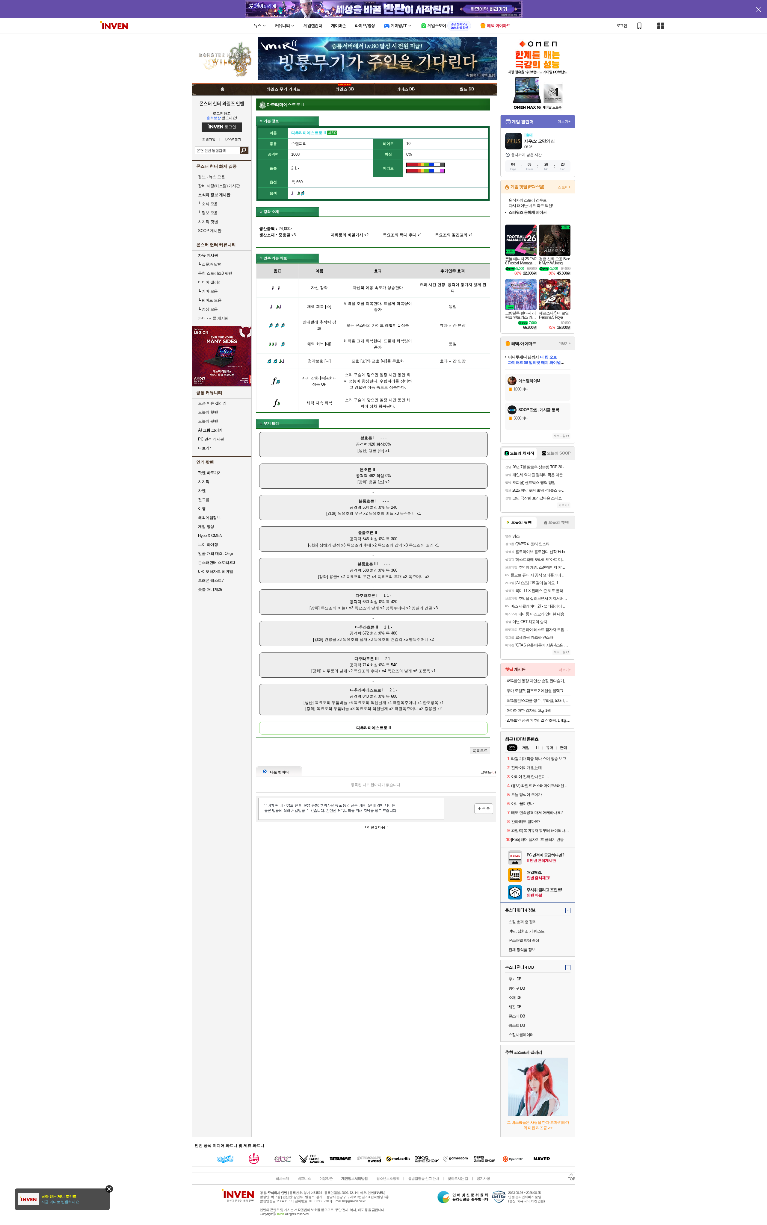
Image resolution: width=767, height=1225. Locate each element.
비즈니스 (304, 1178)
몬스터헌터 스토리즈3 (216, 562)
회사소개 (282, 1178)
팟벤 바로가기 (210, 473)
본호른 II (367, 469)
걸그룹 (203, 500)
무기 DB (514, 979)
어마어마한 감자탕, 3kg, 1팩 (529, 710)
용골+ (334, 576)
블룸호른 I (368, 501)
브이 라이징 (208, 544)
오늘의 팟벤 (208, 421)
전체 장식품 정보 (521, 949)
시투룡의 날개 (335, 671)
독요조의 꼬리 (421, 545)
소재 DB (514, 997)
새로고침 (560, 435)
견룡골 (330, 639)
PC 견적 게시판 (211, 439)
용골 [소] (376, 450)
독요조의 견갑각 (388, 639)
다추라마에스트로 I (367, 690)
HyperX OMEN (210, 535)
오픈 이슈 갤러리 (212, 403)
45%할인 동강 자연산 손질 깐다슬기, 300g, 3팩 (538, 681)
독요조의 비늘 (381, 513)
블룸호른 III (367, 564)
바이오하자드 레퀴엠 (215, 571)
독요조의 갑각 (390, 545)
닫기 (109, 1189)
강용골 (430, 708)
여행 (202, 509)
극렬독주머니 (404, 702)
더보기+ (564, 121)
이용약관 (326, 1178)
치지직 (203, 482)
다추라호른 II (366, 627)
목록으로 (480, 750)
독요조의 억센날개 (370, 702)
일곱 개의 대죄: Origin (216, 553)
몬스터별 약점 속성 (523, 940)
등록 (483, 808)
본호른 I (367, 438)
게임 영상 (206, 527)
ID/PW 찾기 (232, 139)
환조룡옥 (430, 702)
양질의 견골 (422, 608)
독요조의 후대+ (367, 671)
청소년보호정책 (387, 1178)
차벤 (202, 491)
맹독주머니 (395, 608)
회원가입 (208, 139)
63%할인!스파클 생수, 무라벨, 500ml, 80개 (538, 700)
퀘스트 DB (516, 1025)
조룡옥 (424, 671)
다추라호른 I (367, 595)
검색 (244, 150)
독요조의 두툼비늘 (331, 702)
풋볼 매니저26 (210, 589)
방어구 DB (516, 988)
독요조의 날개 (366, 608)
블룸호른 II (367, 532)
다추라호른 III (366, 658)
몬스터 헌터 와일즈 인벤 (221, 103)
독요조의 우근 (350, 513)
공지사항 (483, 1178)
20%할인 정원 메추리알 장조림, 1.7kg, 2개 (538, 720)
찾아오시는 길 (458, 1178)
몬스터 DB (516, 1016)
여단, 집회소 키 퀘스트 (526, 931)
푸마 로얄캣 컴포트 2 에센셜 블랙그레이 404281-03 (538, 690)
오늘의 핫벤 (208, 412)
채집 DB (514, 1007)
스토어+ (564, 187)
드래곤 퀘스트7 (211, 580)
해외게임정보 (209, 518)
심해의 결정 (329, 545)
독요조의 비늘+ (334, 608)
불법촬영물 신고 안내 (423, 1178)
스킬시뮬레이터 (521, 1034)
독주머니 (408, 513)
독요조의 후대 (359, 545)
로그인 (622, 25)
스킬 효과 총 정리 (522, 922)
